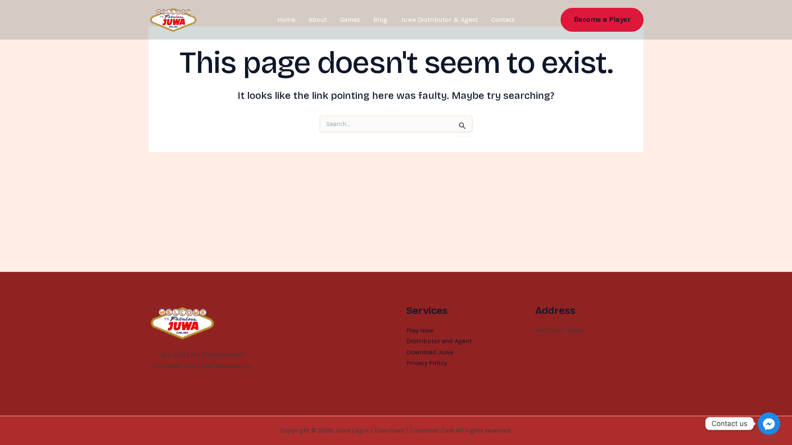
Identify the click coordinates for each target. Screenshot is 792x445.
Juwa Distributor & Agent (439, 19)
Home (286, 19)
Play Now (420, 330)
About (318, 19)
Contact (502, 19)
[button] (602, 19)
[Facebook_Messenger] (769, 423)
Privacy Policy (426, 363)
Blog (380, 19)
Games (350, 19)
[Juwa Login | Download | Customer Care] (173, 19)
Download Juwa (429, 352)
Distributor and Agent (439, 341)
